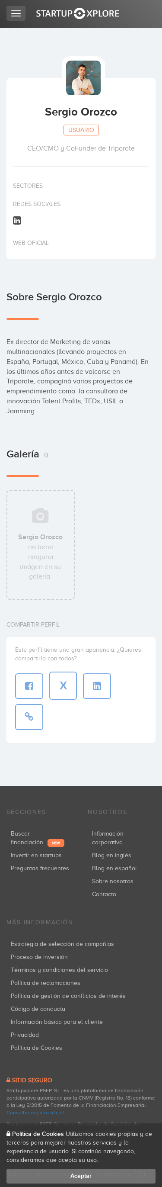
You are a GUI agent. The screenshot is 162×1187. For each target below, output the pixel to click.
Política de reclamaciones (45, 983)
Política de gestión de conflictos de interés (68, 996)
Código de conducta (38, 1009)
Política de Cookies (36, 1048)
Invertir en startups (36, 855)
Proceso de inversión (39, 957)
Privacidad (25, 1035)
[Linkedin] (17, 220)
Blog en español (114, 868)
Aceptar (81, 1176)
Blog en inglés (111, 855)
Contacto (104, 894)
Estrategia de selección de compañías (62, 944)
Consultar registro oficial (35, 1113)
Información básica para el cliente (57, 1022)
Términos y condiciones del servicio (59, 970)
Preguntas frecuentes (40, 868)
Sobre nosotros (112, 881)
